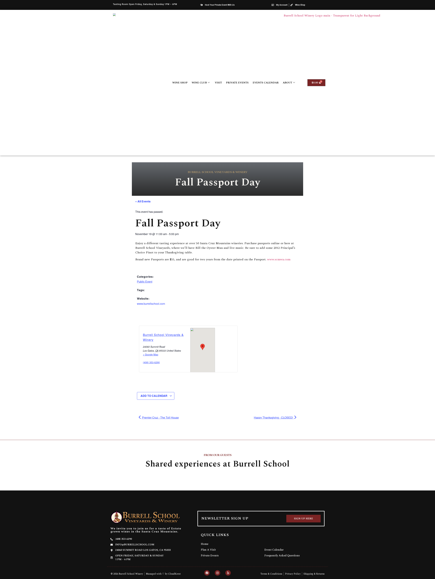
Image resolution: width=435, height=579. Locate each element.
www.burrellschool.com (151, 304)
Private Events (237, 83)
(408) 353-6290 (151, 362)
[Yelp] (228, 573)
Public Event (144, 281)
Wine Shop (180, 83)
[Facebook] (207, 573)
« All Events (143, 201)
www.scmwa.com (278, 259)
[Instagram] (217, 573)
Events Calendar (266, 83)
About (287, 83)
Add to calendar (154, 396)
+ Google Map (150, 354)
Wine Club (199, 83)
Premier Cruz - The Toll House (160, 417)
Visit (218, 83)
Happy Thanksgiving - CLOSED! (274, 417)
